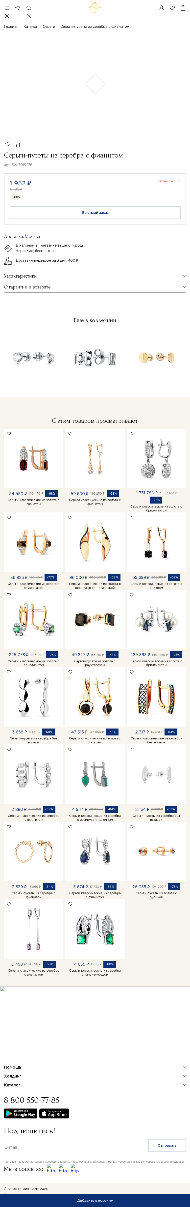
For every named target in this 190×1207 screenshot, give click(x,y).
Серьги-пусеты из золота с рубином (156, 895)
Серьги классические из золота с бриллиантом (156, 508)
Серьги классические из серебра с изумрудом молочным (95, 817)
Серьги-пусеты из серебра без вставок (33, 740)
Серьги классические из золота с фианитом (95, 502)
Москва (18, 8)
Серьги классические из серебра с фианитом (33, 817)
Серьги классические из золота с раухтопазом (33, 585)
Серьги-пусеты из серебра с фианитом (33, 895)
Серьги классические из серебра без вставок (156, 740)
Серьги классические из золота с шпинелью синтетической (95, 585)
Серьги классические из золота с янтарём (95, 740)
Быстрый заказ (95, 213)
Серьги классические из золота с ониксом (156, 585)
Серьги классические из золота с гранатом (33, 502)
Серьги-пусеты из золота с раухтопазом (95, 663)
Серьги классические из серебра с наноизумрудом (95, 972)
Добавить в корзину (95, 1201)
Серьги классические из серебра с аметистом (33, 972)
